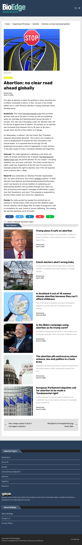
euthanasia (6, 457)
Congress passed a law (31, 114)
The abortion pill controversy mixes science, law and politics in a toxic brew (56, 359)
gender (4, 467)
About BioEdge (7, 514)
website (38, 179)
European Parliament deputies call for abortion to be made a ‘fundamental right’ (56, 390)
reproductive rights (27, 222)
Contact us (6, 518)
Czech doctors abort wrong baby (55, 262)
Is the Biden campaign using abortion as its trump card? (52, 326)
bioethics (5, 486)
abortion (10, 222)
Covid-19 (5, 462)
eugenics (5, 481)
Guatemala (16, 222)
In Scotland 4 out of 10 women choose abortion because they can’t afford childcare (56, 296)
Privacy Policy (7, 523)
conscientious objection (11, 472)
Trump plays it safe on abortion (54, 230)
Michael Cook (8, 93)
